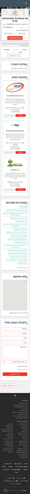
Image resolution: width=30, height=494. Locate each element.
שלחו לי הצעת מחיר (15, 374)
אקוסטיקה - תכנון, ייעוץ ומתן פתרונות (19, 236)
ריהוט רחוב (10, 452)
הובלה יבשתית (9, 435)
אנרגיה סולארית (24, 457)
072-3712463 (14, 484)
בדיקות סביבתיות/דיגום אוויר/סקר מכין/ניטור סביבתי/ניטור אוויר (15, 246)
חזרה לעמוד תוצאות (14, 55)
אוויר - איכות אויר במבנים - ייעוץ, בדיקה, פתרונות (17, 210)
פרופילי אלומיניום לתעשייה (21, 407)
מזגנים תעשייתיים (9, 443)
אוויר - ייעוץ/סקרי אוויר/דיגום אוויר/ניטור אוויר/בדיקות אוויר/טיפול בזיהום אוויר (15, 214)
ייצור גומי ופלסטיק (23, 441)
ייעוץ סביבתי (10, 424)
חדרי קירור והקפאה (8, 448)
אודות (24, 50)
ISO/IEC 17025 (23, 207)
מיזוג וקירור (10, 446)
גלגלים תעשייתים (23, 410)
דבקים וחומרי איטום (23, 454)
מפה (4, 24)
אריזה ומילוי (10, 437)
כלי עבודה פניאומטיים (22, 450)
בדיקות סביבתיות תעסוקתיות (21, 242)
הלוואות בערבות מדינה (21, 466)
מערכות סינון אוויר (8, 445)
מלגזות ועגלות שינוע (8, 438)
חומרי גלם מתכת (23, 424)
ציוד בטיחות (25, 431)
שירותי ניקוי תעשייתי (23, 433)
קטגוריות (6, 50)
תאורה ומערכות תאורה (7, 450)
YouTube (23, 481)
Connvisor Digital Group (15, 490)
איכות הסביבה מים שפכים (16, 44)
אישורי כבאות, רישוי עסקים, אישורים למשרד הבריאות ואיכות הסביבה (15, 225)
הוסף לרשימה (9, 115)
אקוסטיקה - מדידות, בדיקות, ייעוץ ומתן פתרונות (17, 232)
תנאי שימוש (8, 464)
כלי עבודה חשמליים (23, 448)
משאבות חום (24, 408)
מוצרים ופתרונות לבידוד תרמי (20, 416)
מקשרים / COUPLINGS (22, 418)
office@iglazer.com (9, 481)
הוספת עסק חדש (16, 469)
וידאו (6, 52)
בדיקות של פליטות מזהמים (14, 250)
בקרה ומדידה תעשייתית (7, 429)
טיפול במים (25, 437)
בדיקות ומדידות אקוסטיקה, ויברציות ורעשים (18, 239)
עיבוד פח (25, 429)
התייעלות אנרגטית (23, 456)
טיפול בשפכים (9, 427)
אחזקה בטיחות (14, 218)
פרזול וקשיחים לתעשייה (22, 452)
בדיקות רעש (24, 250)
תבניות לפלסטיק (23, 443)
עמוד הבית (26, 44)
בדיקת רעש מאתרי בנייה (11, 260)
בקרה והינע (10, 433)
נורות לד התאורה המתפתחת (20, 405)
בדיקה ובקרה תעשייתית (7, 431)
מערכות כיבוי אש (23, 435)
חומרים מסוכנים (9, 426)
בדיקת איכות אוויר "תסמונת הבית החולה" (18, 256)
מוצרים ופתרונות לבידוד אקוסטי (20, 412)
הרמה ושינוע (24, 427)
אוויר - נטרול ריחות (23, 218)
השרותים (16, 50)
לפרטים (21, 115)
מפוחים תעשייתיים (8, 441)
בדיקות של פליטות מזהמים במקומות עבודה (18, 253)
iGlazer (19, 2)
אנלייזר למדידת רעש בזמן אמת (20, 229)
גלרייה (13, 52)
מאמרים (10, 466)
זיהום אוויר (25, 438)
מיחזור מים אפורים (23, 403)
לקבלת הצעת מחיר (15, 38)
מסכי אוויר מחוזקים (23, 414)
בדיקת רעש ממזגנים (22, 263)
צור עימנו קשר (18, 464)
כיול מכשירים (24, 426)
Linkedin (10, 478)
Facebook (20, 478)
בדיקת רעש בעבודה (23, 260)
